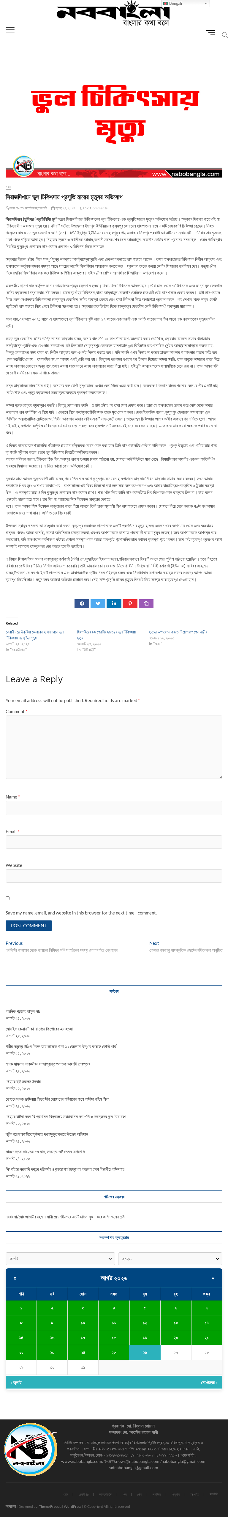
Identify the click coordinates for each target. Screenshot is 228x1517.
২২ (21, 1352)
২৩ (52, 1352)
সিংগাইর (195, 1494)
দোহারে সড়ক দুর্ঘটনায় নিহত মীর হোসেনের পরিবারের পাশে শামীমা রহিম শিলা (57, 1099)
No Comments (95, 208)
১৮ (114, 1337)
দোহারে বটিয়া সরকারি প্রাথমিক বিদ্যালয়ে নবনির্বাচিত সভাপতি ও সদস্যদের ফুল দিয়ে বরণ (66, 1116)
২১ (207, 1337)
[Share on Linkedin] (114, 603)
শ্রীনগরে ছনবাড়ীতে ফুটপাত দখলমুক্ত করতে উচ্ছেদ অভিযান (47, 1134)
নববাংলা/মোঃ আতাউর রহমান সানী (28, 208)
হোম (66, 1494)
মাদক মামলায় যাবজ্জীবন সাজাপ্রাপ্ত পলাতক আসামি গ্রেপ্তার (48, 1063)
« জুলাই (16, 1382)
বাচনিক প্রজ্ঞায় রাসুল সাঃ (23, 1011)
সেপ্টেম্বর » (209, 1382)
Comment (16, 711)
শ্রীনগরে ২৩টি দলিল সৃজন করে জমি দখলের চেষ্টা (92, 1216)
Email (12, 831)
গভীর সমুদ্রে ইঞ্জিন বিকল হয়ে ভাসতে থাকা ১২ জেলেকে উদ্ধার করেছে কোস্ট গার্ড (61, 1046)
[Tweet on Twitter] (98, 603)
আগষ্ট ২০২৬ (114, 1278)
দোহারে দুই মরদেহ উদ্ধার (23, 1081)
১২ (145, 1322)
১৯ (145, 1337)
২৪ (83, 1352)
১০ (83, 1322)
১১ (114, 1322)
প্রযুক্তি (176, 1494)
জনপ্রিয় (157, 1494)
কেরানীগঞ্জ (83, 1494)
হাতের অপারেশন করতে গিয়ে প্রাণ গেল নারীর (178, 631)
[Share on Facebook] (82, 603)
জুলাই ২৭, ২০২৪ (65, 208)
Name (13, 796)
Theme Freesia (50, 1506)
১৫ (21, 1337)
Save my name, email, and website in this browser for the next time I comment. (81, 912)
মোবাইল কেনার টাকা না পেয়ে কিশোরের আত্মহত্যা (39, 1028)
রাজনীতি (214, 1494)
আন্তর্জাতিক (105, 1494)
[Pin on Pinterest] (130, 603)
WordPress (72, 1506)
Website (14, 865)
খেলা (139, 1494)
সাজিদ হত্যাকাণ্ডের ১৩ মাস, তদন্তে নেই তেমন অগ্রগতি (45, 1151)
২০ (176, 1337)
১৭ (83, 1337)
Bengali (175, 3)
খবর (8, 186)
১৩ (176, 1322)
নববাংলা (11, 1506)
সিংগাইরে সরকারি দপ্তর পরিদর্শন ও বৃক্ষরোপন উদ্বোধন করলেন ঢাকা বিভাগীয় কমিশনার (65, 1169)
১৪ (207, 1322)
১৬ (52, 1337)
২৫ (114, 1352)
